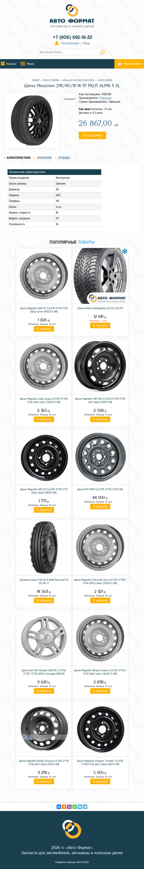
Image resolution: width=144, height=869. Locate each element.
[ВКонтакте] (59, 806)
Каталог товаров (51, 80)
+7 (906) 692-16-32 (72, 37)
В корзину (92, 135)
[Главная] (72, 16)
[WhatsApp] (74, 806)
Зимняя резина (105, 80)
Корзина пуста (133, 63)
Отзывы (64, 157)
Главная (35, 80)
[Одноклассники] (64, 806)
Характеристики (19, 157)
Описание (44, 157)
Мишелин (106, 98)
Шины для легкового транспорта (78, 80)
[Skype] (80, 806)
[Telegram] (85, 806)
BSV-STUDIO (83, 862)
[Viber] (69, 806)
